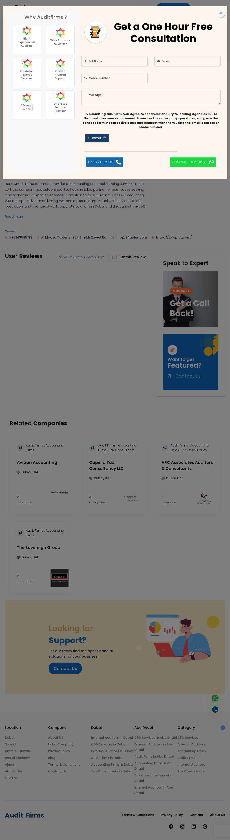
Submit (94, 138)
